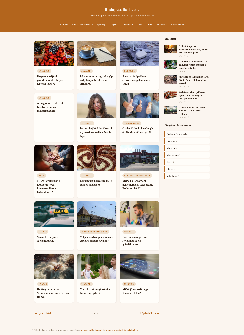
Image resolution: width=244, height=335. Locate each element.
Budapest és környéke (82, 24)
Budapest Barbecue (122, 9)
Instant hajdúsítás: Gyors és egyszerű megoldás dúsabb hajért (96, 132)
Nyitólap (64, 24)
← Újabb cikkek (43, 313)
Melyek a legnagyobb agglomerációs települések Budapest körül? (137, 184)
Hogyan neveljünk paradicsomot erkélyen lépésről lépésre (50, 80)
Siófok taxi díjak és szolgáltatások (48, 239)
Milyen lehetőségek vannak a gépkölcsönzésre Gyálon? (96, 239)
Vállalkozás (161, 24)
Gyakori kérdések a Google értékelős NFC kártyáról (137, 130)
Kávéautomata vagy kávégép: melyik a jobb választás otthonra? (97, 80)
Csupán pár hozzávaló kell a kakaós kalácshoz (96, 183)
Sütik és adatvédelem (128, 329)
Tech (139, 24)
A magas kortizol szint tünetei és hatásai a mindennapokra (50, 107)
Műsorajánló (127, 24)
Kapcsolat (99, 329)
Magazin (113, 24)
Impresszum (111, 329)
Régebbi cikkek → (149, 313)
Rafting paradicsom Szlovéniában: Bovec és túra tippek (53, 293)
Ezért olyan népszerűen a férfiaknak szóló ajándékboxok (136, 240)
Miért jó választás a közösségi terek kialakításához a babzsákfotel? (48, 186)
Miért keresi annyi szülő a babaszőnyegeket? (95, 291)
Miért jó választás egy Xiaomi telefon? (135, 291)
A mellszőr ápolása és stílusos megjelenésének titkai (136, 80)
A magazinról (86, 329)
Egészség (101, 24)
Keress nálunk (177, 24)
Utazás (149, 24)
